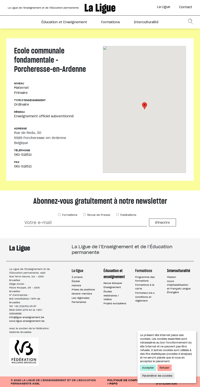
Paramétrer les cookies (157, 375)
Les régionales (80, 297)
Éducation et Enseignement (64, 22)
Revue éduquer (113, 283)
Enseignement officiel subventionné (44, 116)
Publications (128, 215)
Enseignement (112, 287)
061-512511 (23, 155)
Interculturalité (146, 22)
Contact (185, 7)
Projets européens (115, 303)
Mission (171, 277)
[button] (144, 106)
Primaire (21, 93)
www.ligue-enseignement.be (27, 320)
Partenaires (79, 302)
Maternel (21, 88)
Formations (110, 22)
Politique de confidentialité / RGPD (130, 381)
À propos (77, 277)
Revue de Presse (98, 215)
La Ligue (163, 7)
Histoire (76, 285)
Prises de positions (83, 289)
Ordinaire (21, 104)
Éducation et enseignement (114, 273)
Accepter (148, 367)
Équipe (76, 281)
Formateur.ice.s (144, 292)
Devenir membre (82, 293)
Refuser (165, 367)
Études (108, 291)
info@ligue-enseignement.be (26, 317)
